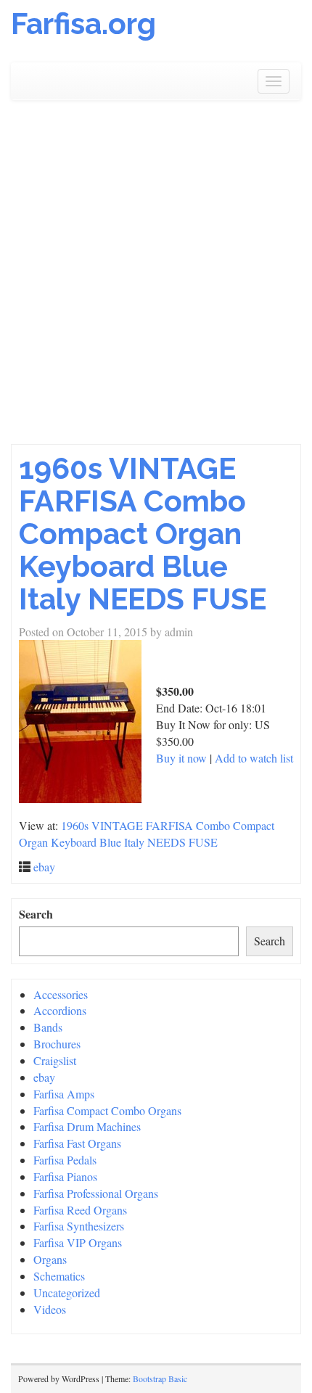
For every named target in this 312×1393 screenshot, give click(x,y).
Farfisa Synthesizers (78, 1225)
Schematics (59, 1275)
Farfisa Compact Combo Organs (107, 1110)
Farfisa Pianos (65, 1176)
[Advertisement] (156, 272)
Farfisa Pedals (65, 1159)
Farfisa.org (83, 23)
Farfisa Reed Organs (80, 1209)
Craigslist (54, 1060)
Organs (50, 1259)
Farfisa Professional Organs (95, 1193)
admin (179, 631)
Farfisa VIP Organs (77, 1242)
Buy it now (181, 757)
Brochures (57, 1043)
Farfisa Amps (63, 1093)
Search (36, 914)
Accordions (59, 1010)
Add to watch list (254, 757)
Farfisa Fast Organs (77, 1143)
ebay (44, 866)
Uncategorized (66, 1292)
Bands (47, 1027)
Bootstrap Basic (160, 1378)
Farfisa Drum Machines (87, 1126)
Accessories (60, 994)
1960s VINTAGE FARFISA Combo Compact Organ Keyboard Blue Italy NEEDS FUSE (142, 534)
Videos (49, 1309)
